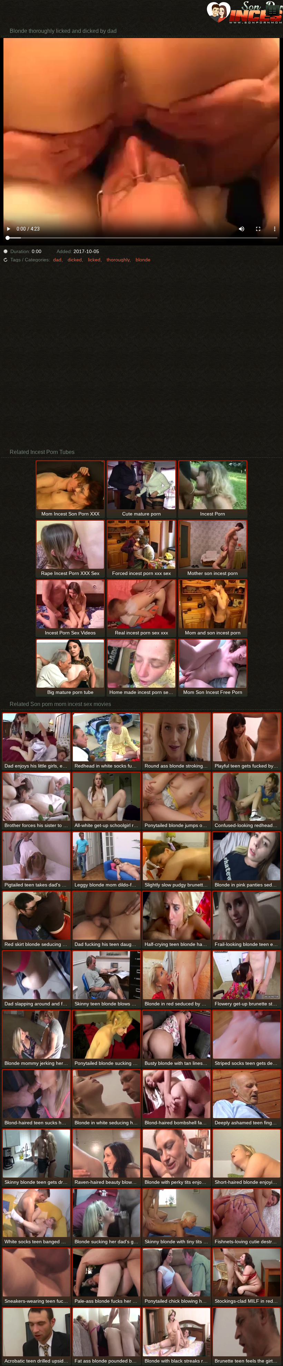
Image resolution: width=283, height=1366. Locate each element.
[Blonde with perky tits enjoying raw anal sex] (176, 1154)
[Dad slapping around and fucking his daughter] (36, 975)
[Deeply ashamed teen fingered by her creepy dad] (246, 1094)
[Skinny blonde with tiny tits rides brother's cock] (176, 1213)
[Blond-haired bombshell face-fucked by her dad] (176, 1094)
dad (57, 259)
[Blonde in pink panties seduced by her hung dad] (246, 856)
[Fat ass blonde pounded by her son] (106, 1332)
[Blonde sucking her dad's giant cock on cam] (106, 1213)
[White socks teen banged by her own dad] (36, 1213)
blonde (143, 259)
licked (94, 259)
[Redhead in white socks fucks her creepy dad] (106, 737)
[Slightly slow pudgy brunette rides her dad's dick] (176, 856)
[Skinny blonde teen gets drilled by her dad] (36, 1154)
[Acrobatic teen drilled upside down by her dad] (36, 1332)
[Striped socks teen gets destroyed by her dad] (246, 1035)
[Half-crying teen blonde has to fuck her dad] (176, 916)
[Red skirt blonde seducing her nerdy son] (36, 916)
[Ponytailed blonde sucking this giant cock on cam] (106, 1035)
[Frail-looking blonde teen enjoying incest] (246, 916)
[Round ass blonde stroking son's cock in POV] (176, 737)
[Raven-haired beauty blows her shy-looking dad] (106, 1154)
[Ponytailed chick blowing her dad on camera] (176, 1272)
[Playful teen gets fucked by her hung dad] (246, 737)
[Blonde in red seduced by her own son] (176, 975)
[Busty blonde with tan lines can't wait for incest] (176, 1035)
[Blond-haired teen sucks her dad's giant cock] (36, 1094)
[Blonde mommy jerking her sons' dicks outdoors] (36, 1035)
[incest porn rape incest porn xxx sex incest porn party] (273, 10)
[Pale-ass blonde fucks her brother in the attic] (106, 1272)
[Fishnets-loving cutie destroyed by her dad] (246, 1213)
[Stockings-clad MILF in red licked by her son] (246, 1272)
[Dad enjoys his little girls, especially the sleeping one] (36, 737)
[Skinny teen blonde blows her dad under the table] (106, 975)
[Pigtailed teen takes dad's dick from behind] (36, 856)
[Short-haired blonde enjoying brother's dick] (246, 1154)
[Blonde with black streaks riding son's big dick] (176, 1332)
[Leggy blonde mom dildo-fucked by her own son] (106, 856)
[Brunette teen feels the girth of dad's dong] (246, 1332)
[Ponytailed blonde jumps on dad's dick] (176, 797)
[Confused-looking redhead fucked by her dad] (246, 797)
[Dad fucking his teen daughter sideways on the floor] (106, 916)
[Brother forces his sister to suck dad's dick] (36, 797)
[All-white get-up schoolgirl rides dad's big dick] (106, 797)
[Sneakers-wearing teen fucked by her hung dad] (36, 1272)
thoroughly (118, 259)
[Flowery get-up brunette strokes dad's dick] (246, 975)
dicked (75, 259)
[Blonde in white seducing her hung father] (106, 1094)
